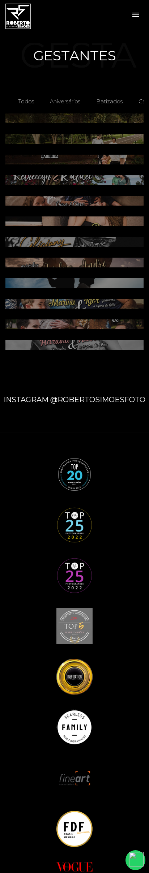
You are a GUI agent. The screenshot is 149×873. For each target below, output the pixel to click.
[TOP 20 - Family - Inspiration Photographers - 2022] (74, 473)
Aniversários (65, 101)
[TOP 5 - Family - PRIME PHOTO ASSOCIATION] (74, 625)
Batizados (109, 101)
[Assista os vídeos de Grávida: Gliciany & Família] (74, 242)
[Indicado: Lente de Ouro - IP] (74, 676)
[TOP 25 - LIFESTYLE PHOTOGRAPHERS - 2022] (74, 575)
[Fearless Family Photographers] (74, 726)
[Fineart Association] (74, 777)
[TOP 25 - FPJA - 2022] (74, 524)
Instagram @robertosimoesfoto (74, 399)
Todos (26, 101)
